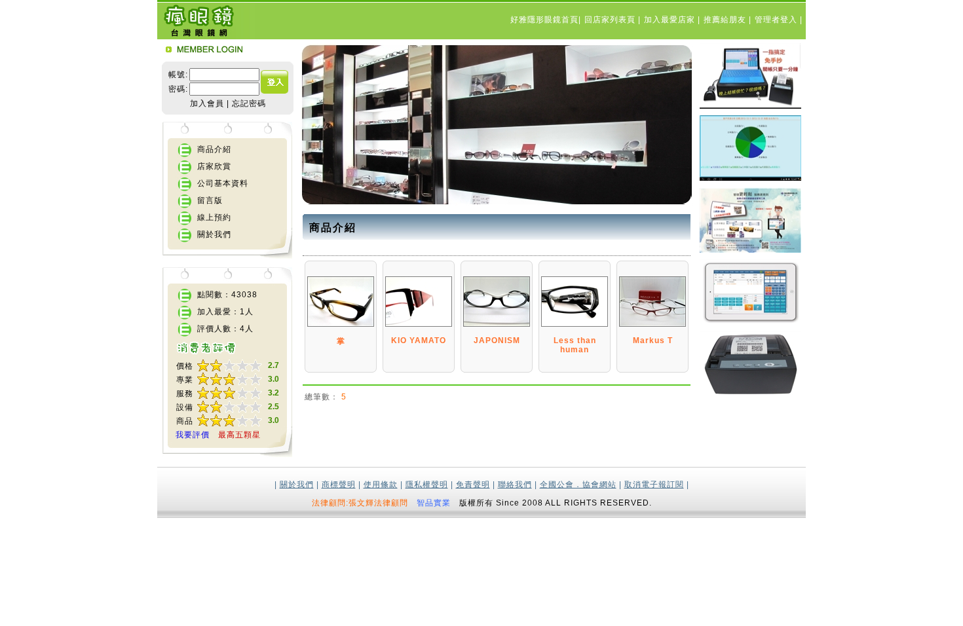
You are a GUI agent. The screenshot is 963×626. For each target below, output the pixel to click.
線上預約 (214, 217)
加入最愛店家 (671, 19)
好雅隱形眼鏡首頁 (544, 19)
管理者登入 (777, 19)
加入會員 (207, 103)
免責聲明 (473, 484)
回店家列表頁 (611, 19)
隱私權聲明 (427, 484)
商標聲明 (339, 484)
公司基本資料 (222, 183)
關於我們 (214, 234)
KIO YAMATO (418, 340)
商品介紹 (214, 149)
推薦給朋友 (726, 19)
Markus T (653, 340)
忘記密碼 (249, 103)
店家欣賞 (214, 166)
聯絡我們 (515, 484)
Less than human (575, 345)
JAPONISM (497, 340)
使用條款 (381, 484)
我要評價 (193, 434)
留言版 (210, 200)
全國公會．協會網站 (578, 484)
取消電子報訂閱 (654, 484)
